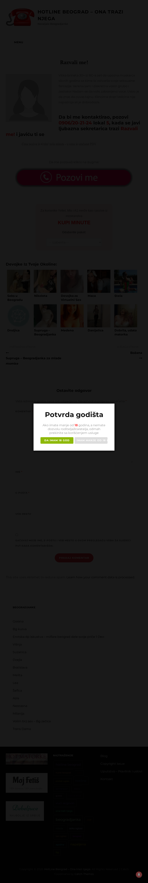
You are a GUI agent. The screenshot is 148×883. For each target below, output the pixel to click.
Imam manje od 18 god (92, 440)
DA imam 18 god (57, 440)
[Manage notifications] (139, 874)
